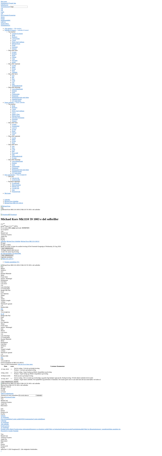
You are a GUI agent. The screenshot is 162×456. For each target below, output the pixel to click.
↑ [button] (1, 451)
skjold (14, 62)
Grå (13, 82)
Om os (3, 419)
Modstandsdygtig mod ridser (20, 97)
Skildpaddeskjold (17, 85)
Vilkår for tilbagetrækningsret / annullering (96, 429)
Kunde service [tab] (5, 426)
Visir (13, 59)
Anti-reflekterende (17, 89)
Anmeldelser (8, 419)
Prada (13, 45)
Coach (14, 40)
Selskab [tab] (3, 415)
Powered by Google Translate (9, 431)
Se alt (2, 314)
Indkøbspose (4, 5)
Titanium (14, 72)
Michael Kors (16, 43)
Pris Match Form (12, 429)
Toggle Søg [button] (12, 3)
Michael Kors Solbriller (11, 201)
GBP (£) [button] (3, 22)
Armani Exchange (17, 33)
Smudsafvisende (17, 99)
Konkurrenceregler (66, 429)
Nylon (14, 69)
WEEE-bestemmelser (27, 419)
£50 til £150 (15, 178)
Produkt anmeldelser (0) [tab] (12, 262)
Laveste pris (15, 188)
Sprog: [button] (3, 17)
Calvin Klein (16, 38)
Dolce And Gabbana (18, 42)
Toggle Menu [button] (5, 23)
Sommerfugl (15, 126)
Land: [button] (2, 12)
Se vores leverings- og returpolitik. (11, 253)
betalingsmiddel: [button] (5, 20)
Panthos (14, 54)
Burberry (14, 37)
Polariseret (15, 96)
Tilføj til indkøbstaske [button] (7, 393)
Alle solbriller (5, 424)
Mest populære (16, 185)
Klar (13, 79)
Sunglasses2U (5, 3)
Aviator (14, 52)
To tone (14, 158)
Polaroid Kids (16, 191)
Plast (13, 70)
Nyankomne (15, 183)
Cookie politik (16, 419)
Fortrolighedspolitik (78, 429)
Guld (13, 80)
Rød (13, 151)
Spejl (13, 92)
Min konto (4, 1)
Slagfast (14, 91)
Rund (13, 55)
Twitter (13, 397)
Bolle (13, 35)
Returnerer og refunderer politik (39, 429)
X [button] (1, 6)
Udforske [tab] (3, 421)
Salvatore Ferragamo (18, 117)
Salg (13, 190)
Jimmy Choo (16, 114)
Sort (13, 75)
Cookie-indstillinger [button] (39, 419)
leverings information (23, 429)
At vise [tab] (3, 417)
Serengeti (15, 47)
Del (2, 309)
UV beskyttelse (16, 101)
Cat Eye (14, 128)
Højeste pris (15, 186)
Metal (13, 67)
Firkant (14, 57)
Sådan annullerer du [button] (114, 429)
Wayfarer (14, 60)
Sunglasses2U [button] (6, 6)
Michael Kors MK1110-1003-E (13, 203)
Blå (13, 77)
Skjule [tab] (7, 417)
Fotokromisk (16, 94)
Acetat (14, 65)
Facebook (8, 397)
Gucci (14, 112)
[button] (81, 8)
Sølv (13, 84)
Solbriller (7, 199)
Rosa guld (15, 153)
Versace (14, 49)
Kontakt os (4, 429)
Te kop (14, 129)
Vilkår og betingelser (54, 429)
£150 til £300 (16, 180)
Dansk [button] (3, 18)
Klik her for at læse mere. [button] (25, 364)
